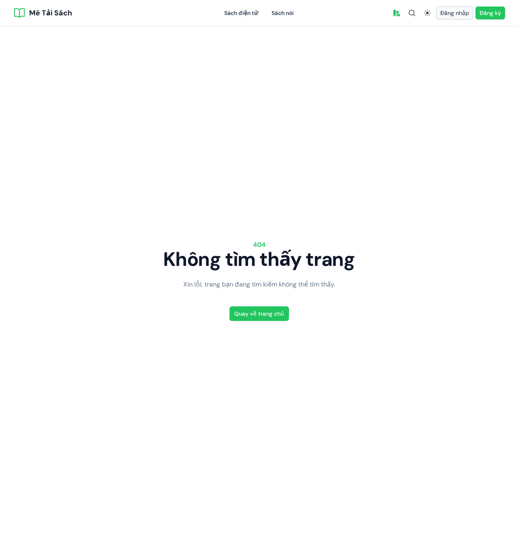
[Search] (411, 12)
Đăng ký (490, 13)
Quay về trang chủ (259, 313)
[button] (396, 12)
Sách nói (283, 13)
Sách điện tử (241, 13)
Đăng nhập (454, 13)
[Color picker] (396, 12)
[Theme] (427, 12)
